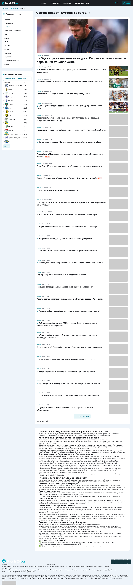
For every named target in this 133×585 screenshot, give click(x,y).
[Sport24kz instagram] (129, 562)
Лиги (87, 3)
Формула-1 (8, 57)
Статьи (6, 64)
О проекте (5, 570)
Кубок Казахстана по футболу (49, 445)
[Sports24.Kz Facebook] (113, 562)
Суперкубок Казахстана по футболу (51, 447)
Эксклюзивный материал (47, 531)
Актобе (10, 100)
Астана (10, 93)
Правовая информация (80, 570)
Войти (128, 3)
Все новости (8, 19)
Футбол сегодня (78, 3)
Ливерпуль (78, 566)
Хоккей (6, 38)
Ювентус (107, 566)
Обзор (6, 146)
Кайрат (10, 89)
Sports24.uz (112, 570)
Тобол (10, 115)
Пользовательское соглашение (61, 570)
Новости (44, 3)
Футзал (6, 49)
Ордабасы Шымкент (15, 86)
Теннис (7, 46)
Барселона (55, 566)
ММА (6, 42)
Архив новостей (42, 421)
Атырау (10, 127)
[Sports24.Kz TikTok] (125, 562)
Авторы (105, 570)
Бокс (6, 34)
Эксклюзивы (66, 3)
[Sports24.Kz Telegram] (117, 562)
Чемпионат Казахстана (12, 31)
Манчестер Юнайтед (67, 566)
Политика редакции (95, 570)
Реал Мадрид (86, 566)
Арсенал (94, 566)
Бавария (100, 566)
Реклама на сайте (44, 570)
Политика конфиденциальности (26, 570)
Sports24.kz (6, 8)
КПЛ (58, 3)
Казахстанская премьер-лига (49, 442)
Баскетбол (8, 53)
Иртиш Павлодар (14, 138)
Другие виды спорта (11, 60)
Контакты (12, 570)
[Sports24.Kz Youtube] (121, 562)
